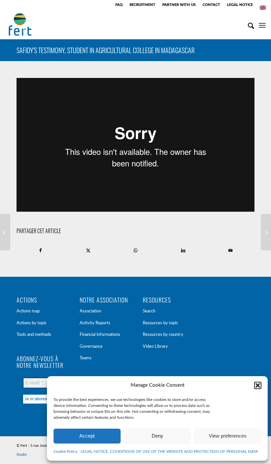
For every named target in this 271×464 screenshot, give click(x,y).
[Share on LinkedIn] (183, 250)
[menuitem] (119, 5)
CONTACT (211, 5)
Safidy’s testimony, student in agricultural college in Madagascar (106, 50)
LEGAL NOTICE (240, 5)
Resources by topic (160, 323)
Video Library (155, 346)
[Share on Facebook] (40, 250)
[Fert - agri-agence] (20, 24)
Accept (87, 436)
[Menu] (262, 24)
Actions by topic (32, 323)
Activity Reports (95, 323)
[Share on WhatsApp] (135, 250)
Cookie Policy (65, 451)
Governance (91, 346)
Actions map (28, 311)
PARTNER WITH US (179, 5)
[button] (257, 385)
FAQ (119, 5)
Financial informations (100, 335)
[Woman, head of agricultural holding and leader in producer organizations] (5, 232)
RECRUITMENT (142, 5)
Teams (86, 358)
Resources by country (163, 335)
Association (90, 311)
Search (149, 311)
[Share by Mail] (230, 250)
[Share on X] (88, 250)
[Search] (247, 24)
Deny (157, 436)
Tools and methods (34, 335)
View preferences (228, 436)
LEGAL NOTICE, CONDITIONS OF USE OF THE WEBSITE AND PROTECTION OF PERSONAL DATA (169, 451)
